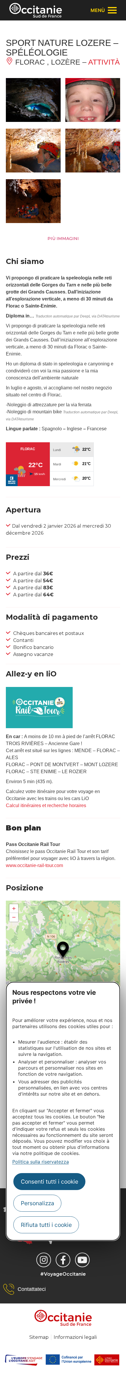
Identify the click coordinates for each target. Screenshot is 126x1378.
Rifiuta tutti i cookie (46, 1224)
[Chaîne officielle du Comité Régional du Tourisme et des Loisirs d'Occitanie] (82, 1260)
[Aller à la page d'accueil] (35, 10)
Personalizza (37, 1203)
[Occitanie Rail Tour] (39, 726)
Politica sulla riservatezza (40, 1162)
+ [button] (14, 908)
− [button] (14, 917)
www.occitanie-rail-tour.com (34, 865)
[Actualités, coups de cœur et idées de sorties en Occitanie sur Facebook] (63, 1260)
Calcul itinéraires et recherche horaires (46, 805)
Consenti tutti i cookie (49, 1181)
